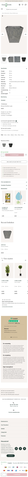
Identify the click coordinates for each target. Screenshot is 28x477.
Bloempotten (7, 13)
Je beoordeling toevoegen (7, 306)
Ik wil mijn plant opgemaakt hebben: (8, 120)
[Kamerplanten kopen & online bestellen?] (6, 4)
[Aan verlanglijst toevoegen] (26, 154)
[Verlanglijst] (22, 5)
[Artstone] (7, 234)
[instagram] (16, 448)
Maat (2, 135)
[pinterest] (24, 448)
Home (3, 13)
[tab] (14, 422)
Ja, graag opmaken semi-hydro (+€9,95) (10, 122)
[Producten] (19, 5)
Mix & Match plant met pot (14, 162)
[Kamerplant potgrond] (7, 197)
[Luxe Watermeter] (20, 197)
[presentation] (2, 34)
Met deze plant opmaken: (6, 128)
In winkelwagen (17, 474)
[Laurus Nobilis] (7, 270)
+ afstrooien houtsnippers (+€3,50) (9, 125)
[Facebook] (20, 448)
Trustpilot (10, 463)
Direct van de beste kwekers (19, 1)
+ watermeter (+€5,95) (6, 124)
